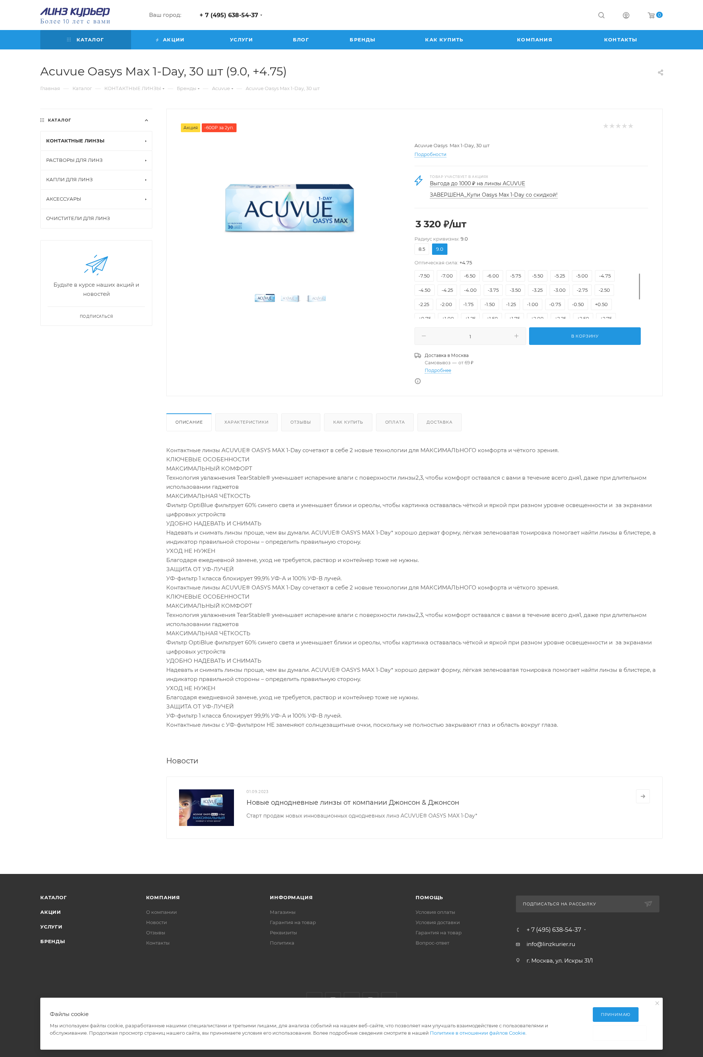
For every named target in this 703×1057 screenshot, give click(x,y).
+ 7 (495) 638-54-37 (229, 15)
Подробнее (438, 370)
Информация (291, 897)
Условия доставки (438, 922)
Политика (282, 943)
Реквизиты (283, 932)
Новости (156, 922)
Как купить (348, 422)
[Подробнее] (643, 796)
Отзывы (300, 422)
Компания (163, 897)
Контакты (158, 943)
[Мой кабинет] (626, 16)
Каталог (53, 897)
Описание (188, 422)
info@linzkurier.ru (551, 944)
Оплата (395, 422)
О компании (161, 912)
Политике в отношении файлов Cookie (477, 1033)
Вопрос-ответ (432, 943)
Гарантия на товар (293, 922)
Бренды (52, 941)
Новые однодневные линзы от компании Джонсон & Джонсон (352, 803)
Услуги (51, 927)
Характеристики (246, 422)
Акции (50, 912)
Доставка (439, 422)
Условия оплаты (435, 912)
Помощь (429, 897)
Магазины (282, 912)
